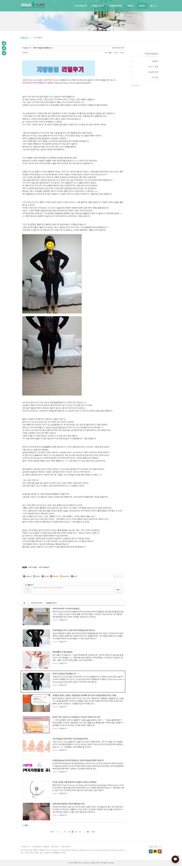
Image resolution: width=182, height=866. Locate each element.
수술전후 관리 (153, 72)
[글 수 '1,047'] (25, 603)
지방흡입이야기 (51, 603)
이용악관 (46, 847)
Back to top (135, 85)
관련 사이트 (153, 847)
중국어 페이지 (66, 847)
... (61, 832)
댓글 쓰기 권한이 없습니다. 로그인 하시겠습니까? (48, 588)
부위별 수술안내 (98, 6)
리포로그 (142, 6)
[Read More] (73, 616)
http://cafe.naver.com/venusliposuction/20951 (73, 83)
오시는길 (155, 77)
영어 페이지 (55, 847)
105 (88, 832)
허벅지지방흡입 (32, 567)
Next (93, 832)
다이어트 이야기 (37, 603)
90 (76, 832)
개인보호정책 (36, 847)
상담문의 (155, 61)
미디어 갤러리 (38, 38)
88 (69, 832)
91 (80, 832)
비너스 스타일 (153, 67)
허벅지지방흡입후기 (44, 567)
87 (65, 832)
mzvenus (25, 53)
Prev (52, 832)
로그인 (154, 6)
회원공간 (130, 6)
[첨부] (121, 576)
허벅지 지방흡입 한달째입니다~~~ (43, 48)
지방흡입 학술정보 (115, 6)
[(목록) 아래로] (118, 576)
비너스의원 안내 (81, 6)
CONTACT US (25, 847)
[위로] (115, 576)
